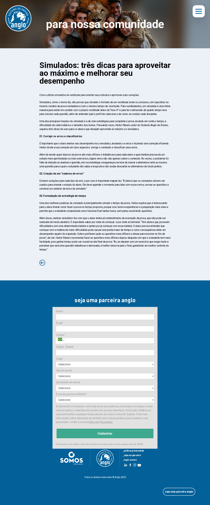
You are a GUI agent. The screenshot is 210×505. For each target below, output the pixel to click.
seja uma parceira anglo (179, 491)
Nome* (59, 311)
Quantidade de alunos (68, 382)
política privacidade (134, 451)
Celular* (60, 335)
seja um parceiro (132, 455)
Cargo (59, 358)
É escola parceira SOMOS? (71, 394)
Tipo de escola (64, 370)
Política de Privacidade (100, 422)
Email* (59, 323)
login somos (130, 460)
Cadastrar (105, 433)
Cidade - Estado (65, 346)
